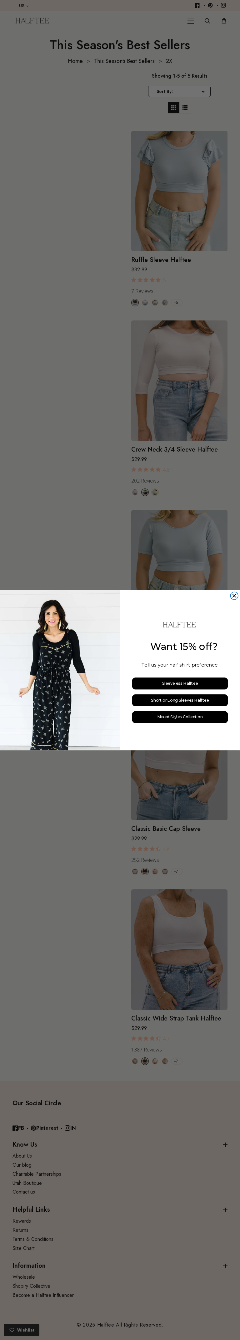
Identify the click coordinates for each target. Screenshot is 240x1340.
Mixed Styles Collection (180, 717)
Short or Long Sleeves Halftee (180, 700)
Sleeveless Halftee (180, 683)
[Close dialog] (234, 596)
